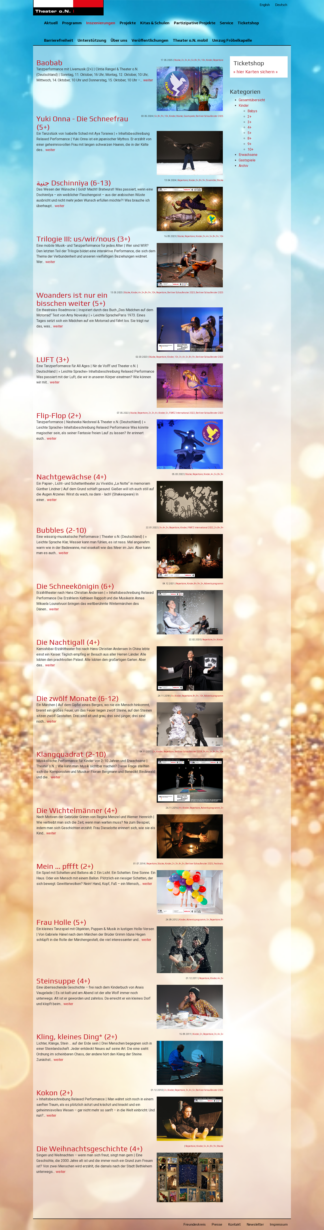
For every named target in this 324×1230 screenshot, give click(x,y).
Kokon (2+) (54, 1092)
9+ (199, 60)
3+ (186, 60)
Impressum (279, 1224)
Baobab (49, 62)
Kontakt (234, 1224)
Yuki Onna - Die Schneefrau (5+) (82, 122)
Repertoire (218, 60)
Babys (252, 111)
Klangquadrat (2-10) (71, 754)
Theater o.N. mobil (190, 40)
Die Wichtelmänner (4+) (76, 810)
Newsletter (255, 1224)
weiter (148, 80)
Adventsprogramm (213, 583)
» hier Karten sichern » (255, 71)
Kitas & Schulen (154, 23)
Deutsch (281, 5)
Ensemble (211, 180)
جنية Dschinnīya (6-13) (73, 182)
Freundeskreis (194, 1224)
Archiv (243, 166)
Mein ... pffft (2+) (65, 866)
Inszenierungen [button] (100, 23)
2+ (182, 60)
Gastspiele (189, 116)
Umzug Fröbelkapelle (232, 40)
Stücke (177, 60)
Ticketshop (248, 23)
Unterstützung (92, 40)
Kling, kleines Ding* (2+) (76, 1036)
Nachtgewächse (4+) (71, 476)
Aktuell (51, 23)
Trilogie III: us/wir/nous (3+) (83, 238)
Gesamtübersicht (252, 100)
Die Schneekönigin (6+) (75, 586)
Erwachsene (248, 155)
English (265, 5)
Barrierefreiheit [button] (58, 40)
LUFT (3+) (52, 359)
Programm (72, 23)
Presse (217, 1224)
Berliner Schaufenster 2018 (188, 751)
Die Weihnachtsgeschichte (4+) (89, 1148)
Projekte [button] (128, 23)
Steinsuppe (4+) (63, 980)
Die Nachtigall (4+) (68, 642)
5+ (192, 60)
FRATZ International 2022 (182, 413)
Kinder (209, 60)
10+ (203, 60)
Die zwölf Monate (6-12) (77, 698)
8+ (196, 60)
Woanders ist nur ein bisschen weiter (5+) (72, 299)
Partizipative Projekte (194, 23)
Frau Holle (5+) (61, 922)
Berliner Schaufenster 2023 (181, 292)
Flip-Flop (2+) (58, 415)
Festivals (218, 863)
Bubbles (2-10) (61, 530)
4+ (189, 60)
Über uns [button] (119, 40)
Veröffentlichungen (150, 40)
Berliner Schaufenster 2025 (209, 116)
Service (226, 23)
